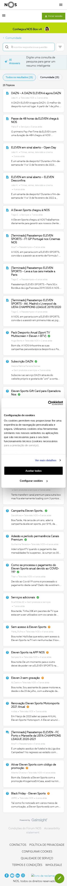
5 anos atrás (36, 127)
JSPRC (14, 798)
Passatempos (25, 247)
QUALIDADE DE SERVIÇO (37, 858)
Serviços (25, 127)
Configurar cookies (31, 480)
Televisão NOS (27, 98)
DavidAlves (16, 516)
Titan (13, 577)
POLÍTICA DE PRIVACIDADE (46, 845)
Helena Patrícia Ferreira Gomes (25, 366)
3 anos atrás (19, 156)
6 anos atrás (41, 280)
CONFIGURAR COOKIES (37, 851)
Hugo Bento (17, 341)
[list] (29, 97)
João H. (14, 98)
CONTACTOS (17, 845)
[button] (4, 16)
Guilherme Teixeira (20, 544)
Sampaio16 (16, 657)
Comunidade (13, 38)
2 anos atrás (42, 98)
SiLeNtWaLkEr (18, 602)
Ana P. (14, 247)
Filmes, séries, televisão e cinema (37, 152)
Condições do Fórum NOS (24, 828)
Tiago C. (15, 215)
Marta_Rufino (17, 632)
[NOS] (11, 5)
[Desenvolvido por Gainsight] (33, 821)
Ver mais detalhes (46, 460)
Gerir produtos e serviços (25, 370)
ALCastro (15, 683)
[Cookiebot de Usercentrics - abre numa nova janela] (48, 403)
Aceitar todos (33, 470)
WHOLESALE (53, 865)
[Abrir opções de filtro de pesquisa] (60, 47)
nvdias (14, 712)
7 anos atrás (37, 215)
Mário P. (14, 127)
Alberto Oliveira (18, 773)
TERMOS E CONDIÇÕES (27, 865)
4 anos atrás (19, 189)
